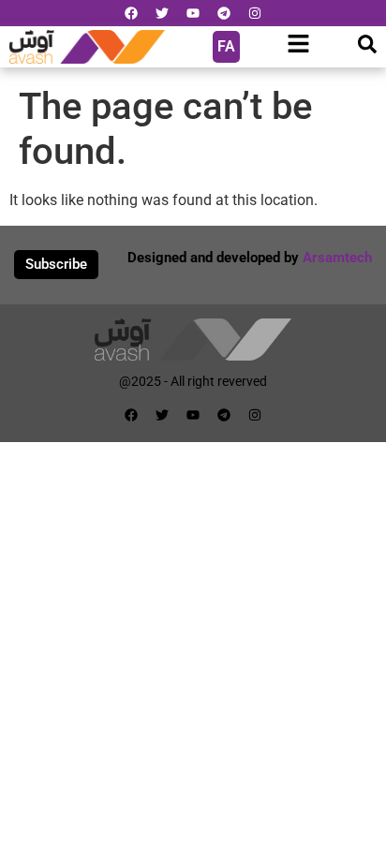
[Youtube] (193, 13)
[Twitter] (162, 13)
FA (226, 46)
